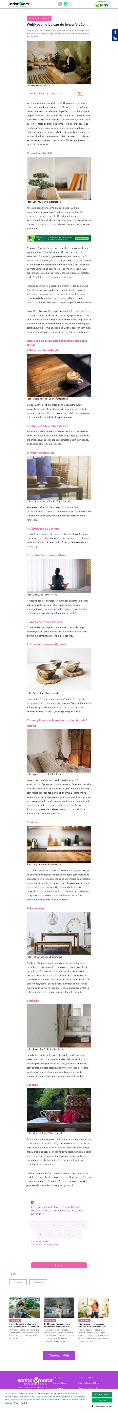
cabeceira (37, 801)
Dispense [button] (102, 1400)
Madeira (31, 507)
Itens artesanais (35, 711)
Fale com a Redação (88, 1388)
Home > (32, 18)
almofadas (73, 971)
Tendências (38, 1282)
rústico (52, 797)
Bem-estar (18, 1282)
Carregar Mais (59, 1355)
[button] (102, 1406)
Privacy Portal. (20, 1403)
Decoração (58, 1388)
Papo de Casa (59, 1383)
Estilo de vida (42, 18)
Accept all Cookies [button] (102, 1394)
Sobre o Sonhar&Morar (89, 1383)
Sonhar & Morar (19, 3)
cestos (30, 1059)
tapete (77, 975)
